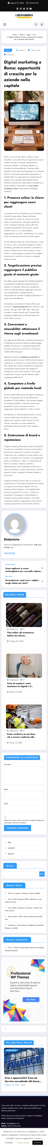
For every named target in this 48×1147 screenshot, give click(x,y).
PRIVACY (11, 854)
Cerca (10, 865)
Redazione (22, 50)
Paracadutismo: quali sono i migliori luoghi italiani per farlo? (22, 582)
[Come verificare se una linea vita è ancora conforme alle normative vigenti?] (24, 716)
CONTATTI (11, 848)
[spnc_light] (42, 24)
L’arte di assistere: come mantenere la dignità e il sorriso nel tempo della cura (21, 685)
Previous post (10, 564)
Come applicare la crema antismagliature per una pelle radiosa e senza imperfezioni (23, 570)
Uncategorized (11, 1050)
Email (6, 803)
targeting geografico (21, 306)
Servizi (8, 50)
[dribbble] (24, 8)
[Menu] (5, 24)
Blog (9, 842)
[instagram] (27, 8)
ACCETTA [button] (37, 1142)
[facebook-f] (17, 8)
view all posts (9, 553)
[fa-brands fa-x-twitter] (20, 8)
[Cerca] (36, 24)
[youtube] (30, 8)
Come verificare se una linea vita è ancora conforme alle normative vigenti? (21, 736)
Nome (6, 789)
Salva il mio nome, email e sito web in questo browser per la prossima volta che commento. (24, 821)
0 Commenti (10, 55)
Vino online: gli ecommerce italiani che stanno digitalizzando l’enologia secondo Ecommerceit (20, 634)
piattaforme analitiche (29, 357)
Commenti (7, 764)
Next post (8, 576)
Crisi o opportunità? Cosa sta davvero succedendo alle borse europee (22, 1079)
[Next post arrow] (42, 581)
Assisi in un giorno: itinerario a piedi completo (24, 893)
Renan (23, 1085)
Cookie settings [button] (23, 1142)
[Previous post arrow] (42, 568)
